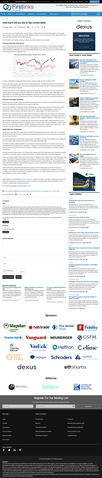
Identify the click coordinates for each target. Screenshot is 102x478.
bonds (6, 191)
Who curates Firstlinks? (42, 435)
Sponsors (81, 1)
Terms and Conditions (41, 427)
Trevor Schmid (73, 291)
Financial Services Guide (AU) (75, 427)
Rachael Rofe (84, 75)
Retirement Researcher (75, 242)
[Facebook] (33, 27)
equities (10, 191)
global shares (26, 191)
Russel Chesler (73, 259)
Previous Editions (20, 14)
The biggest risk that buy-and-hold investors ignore (84, 281)
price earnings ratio (46, 191)
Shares (70, 245)
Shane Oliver (83, 131)
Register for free (94, 1)
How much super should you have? (79, 217)
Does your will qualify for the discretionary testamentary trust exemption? (89, 61)
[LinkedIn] (38, 27)
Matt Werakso (84, 149)
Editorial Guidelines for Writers (44, 431)
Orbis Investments (27, 179)
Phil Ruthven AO (7, 300)
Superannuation (72, 215)
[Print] (44, 27)
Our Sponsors (6, 427)
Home (4, 14)
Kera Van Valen (51, 301)
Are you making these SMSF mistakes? (56, 1)
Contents (4, 423)
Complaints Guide (72, 435)
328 (7, 18)
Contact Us (70, 419)
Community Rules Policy (74, 431)
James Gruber (29, 300)
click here (29, 186)
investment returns (35, 191)
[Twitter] (35, 27)
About (86, 1)
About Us (38, 423)
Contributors (31, 14)
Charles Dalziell (9, 27)
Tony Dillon (83, 168)
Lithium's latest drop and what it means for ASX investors (89, 98)
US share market (55, 191)
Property (71, 262)
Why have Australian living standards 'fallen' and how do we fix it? (89, 118)
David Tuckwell (84, 111)
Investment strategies (74, 279)
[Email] (42, 27)
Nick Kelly (72, 276)
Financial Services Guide (46, 469)
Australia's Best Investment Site (76, 423)
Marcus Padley (84, 93)
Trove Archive (6, 439)
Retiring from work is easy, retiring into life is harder (84, 232)
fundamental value (17, 191)
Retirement (71, 230)
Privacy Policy (39, 419)
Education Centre (6, 435)
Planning (71, 198)
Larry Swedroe (73, 308)
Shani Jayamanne (74, 227)
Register (87, 406)
